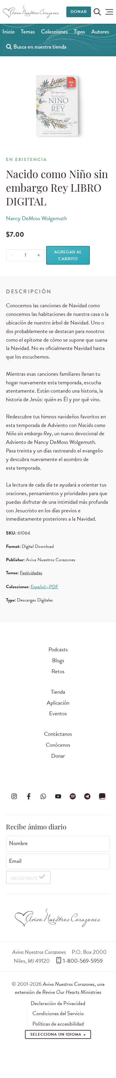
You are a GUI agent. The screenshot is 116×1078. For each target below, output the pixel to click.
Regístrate (24, 878)
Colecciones (54, 32)
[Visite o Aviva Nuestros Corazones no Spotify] (72, 796)
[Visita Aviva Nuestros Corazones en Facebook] (28, 796)
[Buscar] (8, 46)
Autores (100, 32)
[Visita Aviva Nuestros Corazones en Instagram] (14, 796)
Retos (58, 671)
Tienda (58, 691)
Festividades (31, 572)
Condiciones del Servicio (58, 1013)
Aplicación (58, 702)
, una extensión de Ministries (60, 988)
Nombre (18, 843)
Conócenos (58, 744)
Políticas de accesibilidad (58, 1024)
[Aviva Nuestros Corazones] (31, 12)
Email (15, 861)
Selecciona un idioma (56, 1034)
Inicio (8, 32)
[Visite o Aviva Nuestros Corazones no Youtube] (58, 796)
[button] (109, 11)
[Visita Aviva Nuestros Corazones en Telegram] (87, 796)
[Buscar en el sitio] (97, 12)
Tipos (79, 32)
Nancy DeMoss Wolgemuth (36, 218)
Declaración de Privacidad (58, 1003)
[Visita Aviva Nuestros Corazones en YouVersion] (102, 796)
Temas (28, 32)
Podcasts (58, 649)
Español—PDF (44, 586)
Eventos (58, 713)
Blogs (58, 660)
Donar (78, 12)
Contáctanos (58, 734)
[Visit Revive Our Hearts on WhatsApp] (43, 796)
